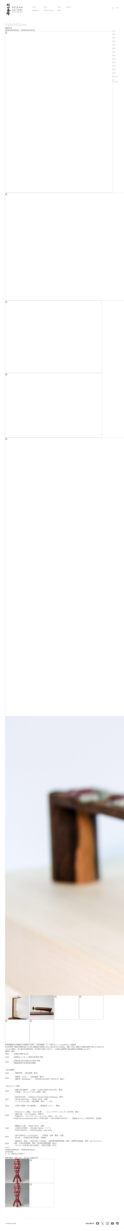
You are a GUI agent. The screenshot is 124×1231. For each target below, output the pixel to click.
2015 (113, 69)
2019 (113, 55)
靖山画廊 (14, 9)
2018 (113, 59)
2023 (113, 41)
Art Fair (114, 76)
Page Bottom (122, 1225)
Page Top (122, 1221)
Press (59, 7)
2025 (113, 34)
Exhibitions (35, 10)
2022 (113, 45)
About (59, 10)
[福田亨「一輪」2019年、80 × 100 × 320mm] (53, 437)
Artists (45, 7)
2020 (113, 52)
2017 (113, 62)
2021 (113, 48)
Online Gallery (48, 10)
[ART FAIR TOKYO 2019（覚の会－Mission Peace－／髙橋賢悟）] (17, 1182)
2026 (113, 31)
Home (34, 7)
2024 (113, 38)
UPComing (115, 81)
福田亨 (7, 1147)
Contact (68, 7)
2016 (113, 66)
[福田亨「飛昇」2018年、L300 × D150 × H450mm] (59, 192)
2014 (113, 73)
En (117, 8)
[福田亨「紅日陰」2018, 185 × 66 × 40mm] (53, 372)
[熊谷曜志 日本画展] (42, 1182)
